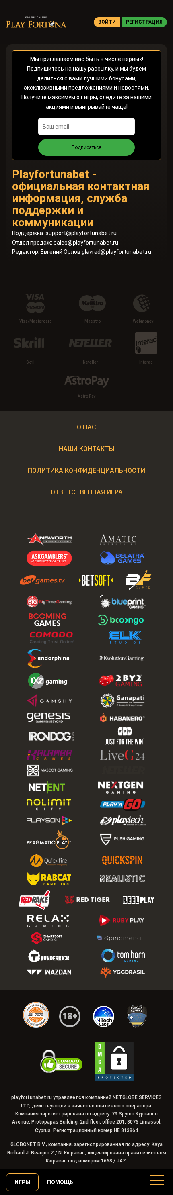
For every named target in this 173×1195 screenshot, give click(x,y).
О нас (86, 427)
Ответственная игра (87, 492)
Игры (22, 1182)
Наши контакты (87, 449)
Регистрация (144, 22)
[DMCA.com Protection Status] (114, 1061)
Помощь (60, 1182)
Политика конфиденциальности (86, 470)
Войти (107, 22)
